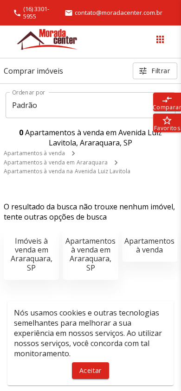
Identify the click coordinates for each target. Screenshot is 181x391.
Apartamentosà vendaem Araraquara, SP (90, 254)
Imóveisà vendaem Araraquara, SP (31, 254)
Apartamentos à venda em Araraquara (56, 162)
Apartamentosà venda (149, 245)
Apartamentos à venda (34, 153)
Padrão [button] (25, 105)
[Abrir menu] (160, 39)
